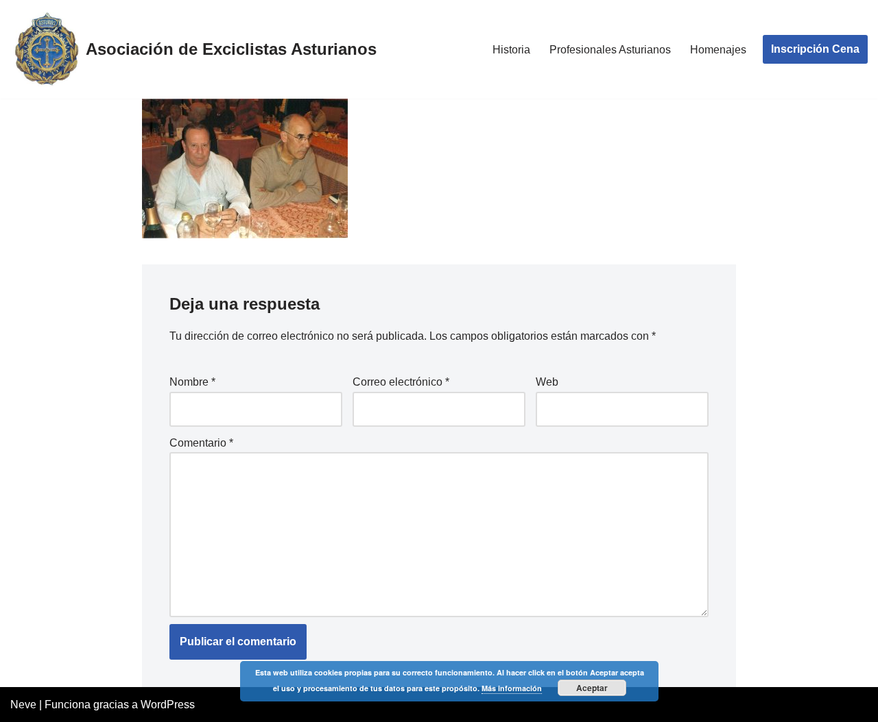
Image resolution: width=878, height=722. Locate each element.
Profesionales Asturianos (610, 49)
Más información (512, 688)
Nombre (192, 382)
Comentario (201, 443)
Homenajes (718, 49)
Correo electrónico (401, 382)
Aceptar (592, 688)
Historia (511, 49)
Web (547, 382)
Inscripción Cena (815, 49)
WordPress (168, 704)
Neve (23, 704)
